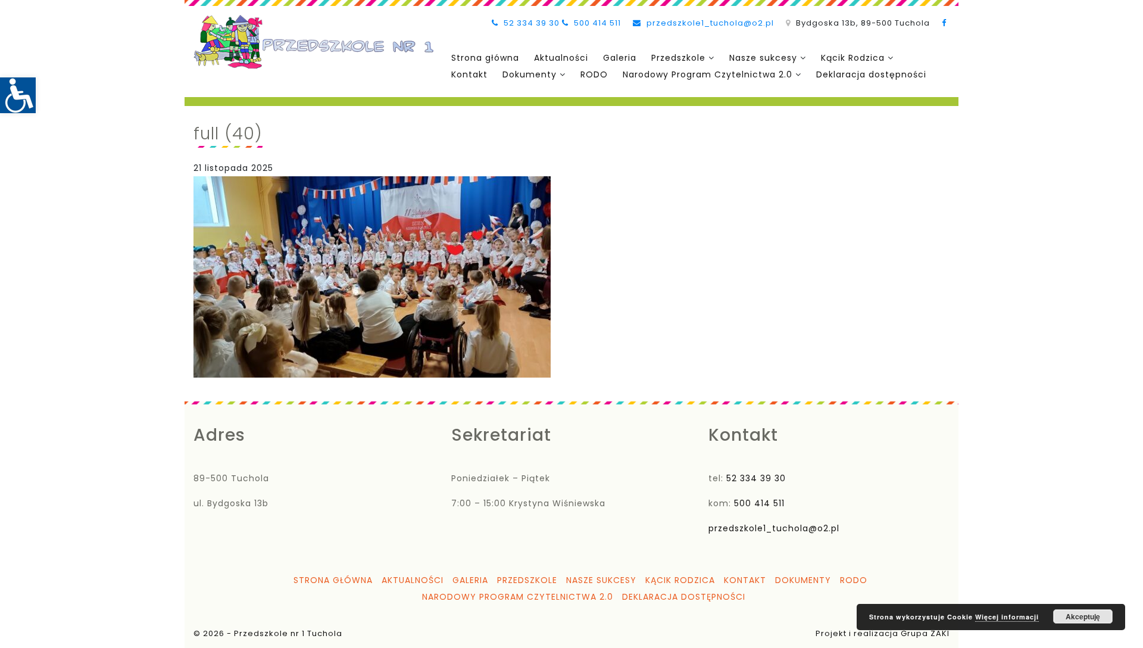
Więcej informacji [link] (1007, 616)
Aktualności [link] (561, 58)
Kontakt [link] (469, 74)
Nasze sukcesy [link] (763, 58)
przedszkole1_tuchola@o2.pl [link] (709, 23)
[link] (18, 95)
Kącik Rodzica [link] (853, 58)
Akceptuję (1083, 616)
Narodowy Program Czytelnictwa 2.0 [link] (707, 74)
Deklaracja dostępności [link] (871, 74)
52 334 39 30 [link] (530, 23)
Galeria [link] (619, 58)
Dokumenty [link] (529, 74)
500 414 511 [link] (596, 23)
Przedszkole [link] (678, 58)
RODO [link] (594, 74)
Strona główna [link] (485, 58)
